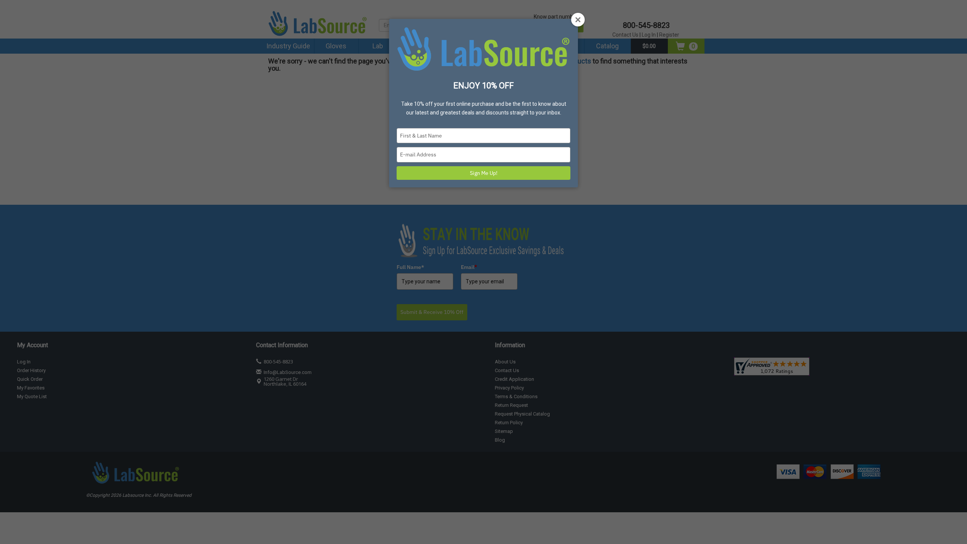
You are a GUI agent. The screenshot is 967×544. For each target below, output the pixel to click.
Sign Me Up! (483, 173)
